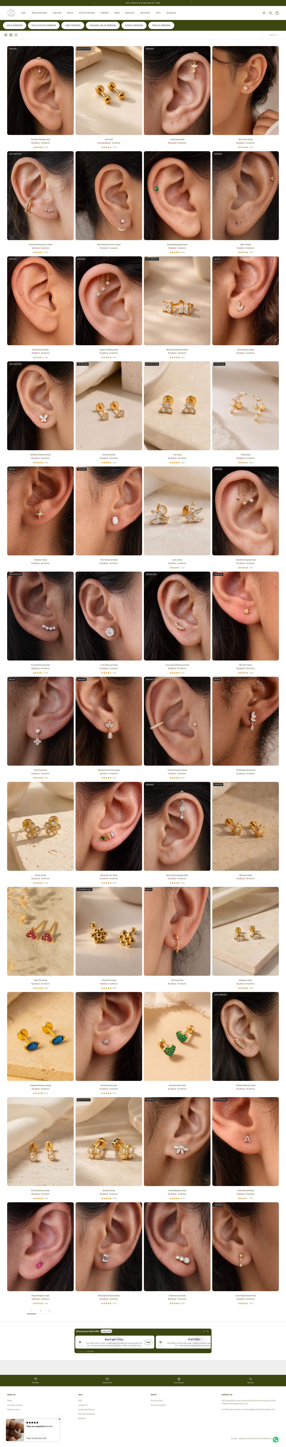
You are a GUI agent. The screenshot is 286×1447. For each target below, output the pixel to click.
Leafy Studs (177, 560)
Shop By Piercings (87, 13)
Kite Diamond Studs (40, 350)
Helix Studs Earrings (44, 25)
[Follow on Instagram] (16, 1428)
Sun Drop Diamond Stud (246, 1295)
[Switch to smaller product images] (11, 35)
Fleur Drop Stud (40, 770)
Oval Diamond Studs (108, 560)
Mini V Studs (245, 244)
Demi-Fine (57, 13)
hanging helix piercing (103, 25)
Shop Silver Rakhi (39, 13)
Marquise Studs (245, 980)
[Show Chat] (276, 1439)
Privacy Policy (157, 1400)
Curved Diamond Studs (40, 665)
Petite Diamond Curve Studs (40, 244)
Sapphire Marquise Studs (40, 1085)
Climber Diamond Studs (245, 1085)
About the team (13, 1409)
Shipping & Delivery (86, 1409)
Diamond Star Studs (109, 1085)
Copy (148, 1342)
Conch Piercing (134, 25)
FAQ (80, 1400)
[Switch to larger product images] (5, 35)
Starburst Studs (40, 560)
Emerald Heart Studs (177, 1085)
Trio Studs (177, 455)
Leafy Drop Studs (177, 139)
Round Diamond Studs (40, 1190)
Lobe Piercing (72, 25)
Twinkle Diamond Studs (177, 770)
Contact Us (83, 1405)
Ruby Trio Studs (40, 980)
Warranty (82, 1418)
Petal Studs (245, 455)
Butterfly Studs (109, 1190)
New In (70, 13)
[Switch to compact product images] (16, 35)
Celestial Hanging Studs (246, 560)
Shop (23, 13)
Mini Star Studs (245, 665)
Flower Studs (40, 875)
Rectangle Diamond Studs (109, 1295)
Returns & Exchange (86, 1414)
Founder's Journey (15, 1405)
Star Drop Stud (177, 980)
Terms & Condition (158, 1405)
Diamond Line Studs (177, 1295)
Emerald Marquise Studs (177, 244)
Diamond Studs (108, 455)
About (9, 1400)
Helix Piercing (15, 25)
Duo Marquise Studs (245, 350)
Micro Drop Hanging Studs (177, 875)
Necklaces (145, 13)
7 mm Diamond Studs (109, 665)
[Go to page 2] (49, 1310)
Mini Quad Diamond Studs (177, 350)
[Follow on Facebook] (8, 1428)
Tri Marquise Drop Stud (245, 770)
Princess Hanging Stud (40, 139)
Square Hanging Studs (109, 350)
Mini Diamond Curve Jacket (109, 244)
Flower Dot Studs (109, 980)
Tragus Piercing (161, 25)
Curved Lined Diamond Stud (177, 665)
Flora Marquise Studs (177, 1190)
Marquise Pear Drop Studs (109, 770)
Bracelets (130, 13)
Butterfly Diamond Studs (40, 455)
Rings (117, 13)
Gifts (158, 13)
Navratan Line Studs (108, 875)
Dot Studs (109, 139)
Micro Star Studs (245, 139)
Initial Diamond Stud (245, 1190)
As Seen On (171, 13)
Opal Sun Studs (245, 875)
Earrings (105, 13)
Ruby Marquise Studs (40, 1295)
